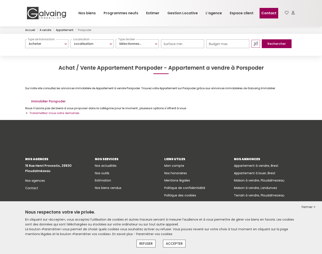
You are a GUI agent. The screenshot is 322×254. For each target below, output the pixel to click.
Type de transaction (41, 39)
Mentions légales (177, 180)
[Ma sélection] (287, 13)
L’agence (214, 13)
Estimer (152, 13)
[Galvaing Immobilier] (46, 13)
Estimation (103, 180)
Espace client (241, 13)
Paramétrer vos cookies (154, 234)
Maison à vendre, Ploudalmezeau (259, 180)
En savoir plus (123, 234)
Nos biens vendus (108, 188)
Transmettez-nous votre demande (54, 113)
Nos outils (102, 173)
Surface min (173, 44)
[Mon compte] (293, 13)
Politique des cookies (180, 195)
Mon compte (174, 165)
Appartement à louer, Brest (254, 173)
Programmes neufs (121, 13)
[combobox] (46, 44)
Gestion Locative (182, 13)
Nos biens (87, 13)
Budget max (218, 44)
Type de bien (126, 39)
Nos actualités (106, 165)
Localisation (81, 39)
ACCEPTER (174, 243)
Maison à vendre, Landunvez (255, 188)
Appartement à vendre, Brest (256, 165)
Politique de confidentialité (184, 188)
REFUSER (146, 243)
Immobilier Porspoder (48, 101)
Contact (268, 13)
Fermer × (308, 207)
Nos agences (35, 180)
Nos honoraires (175, 173)
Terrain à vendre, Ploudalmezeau (259, 195)
